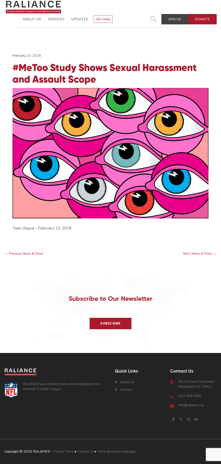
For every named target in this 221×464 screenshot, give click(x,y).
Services (56, 19)
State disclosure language (116, 451)
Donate (202, 19)
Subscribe (110, 323)
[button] (153, 21)
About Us (32, 19)
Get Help (103, 19)
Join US (174, 19)
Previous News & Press (24, 253)
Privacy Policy (63, 451)
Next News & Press (199, 253)
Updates (79, 19)
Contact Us (85, 451)
